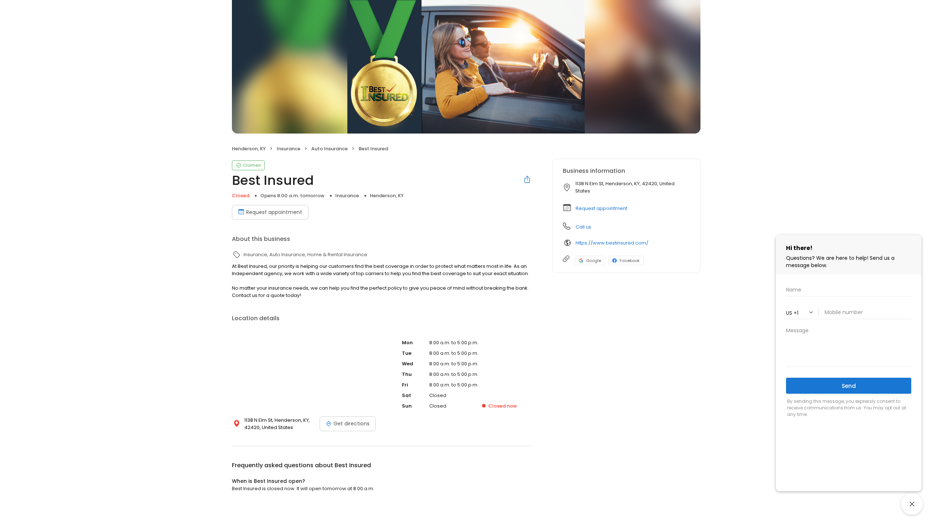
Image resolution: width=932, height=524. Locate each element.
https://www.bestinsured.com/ (612, 242)
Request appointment (274, 212)
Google (593, 260)
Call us (583, 226)
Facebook (630, 260)
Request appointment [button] (601, 208)
